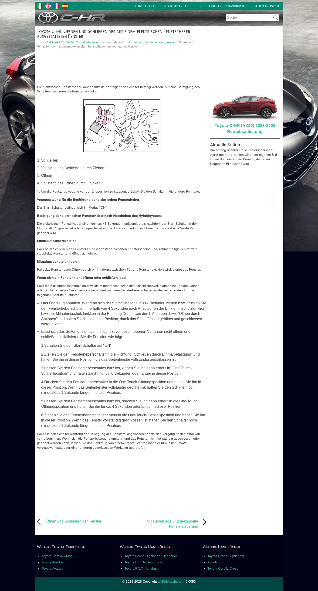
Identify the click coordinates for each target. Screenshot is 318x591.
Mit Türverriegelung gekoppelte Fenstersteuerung (172, 523)
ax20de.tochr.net (170, 581)
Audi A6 (213, 562)
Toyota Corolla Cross (57, 556)
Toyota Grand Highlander (225, 556)
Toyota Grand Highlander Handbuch (151, 556)
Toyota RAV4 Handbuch (142, 568)
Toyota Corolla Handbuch (143, 562)
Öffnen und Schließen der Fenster (152, 42)
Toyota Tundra (52, 562)
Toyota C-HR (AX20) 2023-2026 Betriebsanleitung (70, 42)
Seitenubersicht (266, 6)
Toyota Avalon (52, 568)
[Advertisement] (121, 67)
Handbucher (145, 6)
